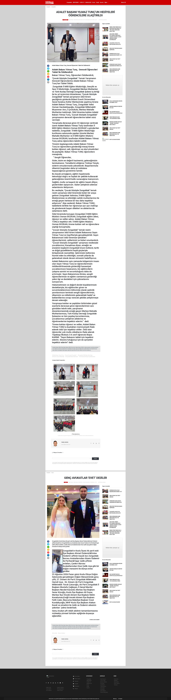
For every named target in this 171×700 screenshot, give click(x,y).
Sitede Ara (116, 679)
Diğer (106, 2)
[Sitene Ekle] (63, 682)
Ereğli (97, 2)
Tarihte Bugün (103, 686)
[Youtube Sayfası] (54, 682)
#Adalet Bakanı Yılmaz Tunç (58, 355)
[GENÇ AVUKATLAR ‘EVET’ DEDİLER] (73, 511)
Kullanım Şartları (60, 687)
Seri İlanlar (102, 689)
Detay (115, 698)
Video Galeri (77, 678)
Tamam (120, 698)
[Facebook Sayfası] (46, 682)
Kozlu (93, 2)
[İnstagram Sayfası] (51, 682)
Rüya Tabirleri (117, 683)
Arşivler (76, 683)
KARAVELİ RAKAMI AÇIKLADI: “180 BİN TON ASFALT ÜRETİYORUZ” (115, 123)
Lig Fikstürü (102, 684)
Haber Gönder (60, 690)
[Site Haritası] (61, 682)
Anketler (115, 680)
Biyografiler (116, 681)
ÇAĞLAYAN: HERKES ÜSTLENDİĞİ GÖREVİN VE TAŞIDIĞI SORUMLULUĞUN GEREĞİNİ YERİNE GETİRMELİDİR (115, 36)
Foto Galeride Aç (76, 434)
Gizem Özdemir (92, 558)
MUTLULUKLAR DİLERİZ (114, 139)
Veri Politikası (49, 690)
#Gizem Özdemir (61, 633)
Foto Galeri (77, 676)
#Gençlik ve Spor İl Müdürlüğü (58, 356)
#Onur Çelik (54, 633)
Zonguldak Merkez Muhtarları (84, 89)
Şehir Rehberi (103, 690)
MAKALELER (88, 2)
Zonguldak (69, 2)
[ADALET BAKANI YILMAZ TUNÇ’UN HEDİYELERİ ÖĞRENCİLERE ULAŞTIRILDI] (73, 42)
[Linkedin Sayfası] (56, 682)
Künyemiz (77, 686)
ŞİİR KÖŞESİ (76, 2)
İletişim (76, 688)
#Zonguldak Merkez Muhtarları (71, 356)
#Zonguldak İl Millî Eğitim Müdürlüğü (85, 355)
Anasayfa (48, 6)
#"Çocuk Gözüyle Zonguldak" (71, 355)
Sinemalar (102, 687)
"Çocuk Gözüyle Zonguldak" (65, 78)
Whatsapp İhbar (60, 688)
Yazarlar (76, 681)
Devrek (101, 2)
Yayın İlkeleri (48, 688)
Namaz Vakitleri (103, 681)
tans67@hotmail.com (65, 444)
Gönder (95, 458)
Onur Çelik (83, 566)
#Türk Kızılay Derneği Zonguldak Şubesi (87, 356)
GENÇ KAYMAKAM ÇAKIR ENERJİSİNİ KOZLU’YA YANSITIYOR (114, 70)
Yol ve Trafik (102, 680)
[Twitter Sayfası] (49, 682)
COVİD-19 (82, 2)
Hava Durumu (103, 679)
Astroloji (115, 684)
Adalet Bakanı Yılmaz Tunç (71, 125)
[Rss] (58, 682)
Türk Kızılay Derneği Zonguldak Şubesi (73, 91)
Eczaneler (102, 683)
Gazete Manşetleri (104, 692)
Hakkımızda (48, 687)
